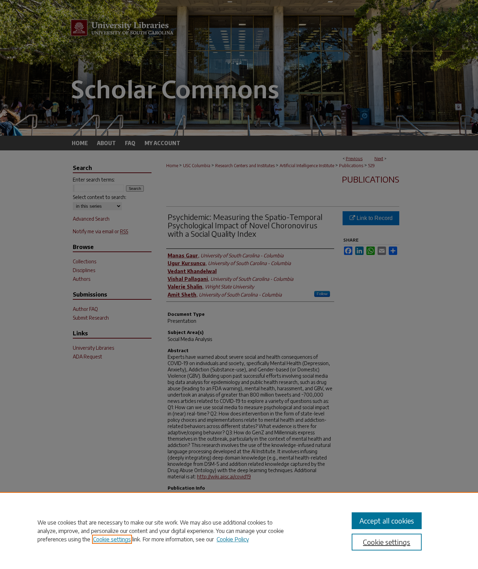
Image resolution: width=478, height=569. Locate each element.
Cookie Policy (233, 539)
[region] (239, 530)
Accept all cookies (386, 520)
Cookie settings (112, 539)
